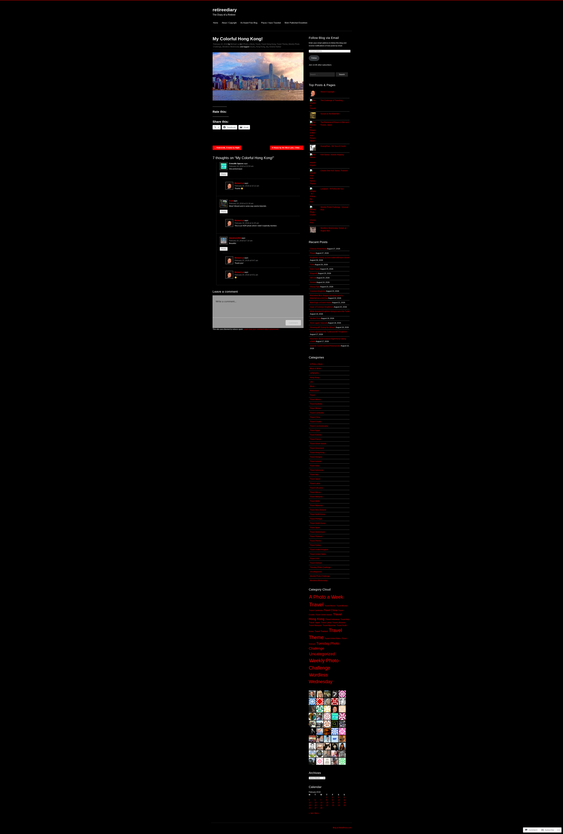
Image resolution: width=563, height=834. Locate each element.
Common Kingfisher (318, 291)
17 (339, 803)
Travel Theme (282, 44)
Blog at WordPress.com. (342, 828)
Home (215, 23)
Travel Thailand (316, 536)
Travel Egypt (315, 430)
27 (316, 808)
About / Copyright (229, 23)
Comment (293, 322)
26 (310, 808)
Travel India (314, 466)
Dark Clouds (315, 269)
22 (327, 805)
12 (310, 803)
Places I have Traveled (271, 23)
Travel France (315, 439)
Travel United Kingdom (319, 550)
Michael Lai (235, 44)
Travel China (315, 417)
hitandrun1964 (235, 238)
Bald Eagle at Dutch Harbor (321, 303)
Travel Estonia (315, 435)
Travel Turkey (315, 545)
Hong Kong (260, 47)
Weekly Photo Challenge (320, 576)
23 (333, 805)
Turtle (312, 265)
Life (311, 382)
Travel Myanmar (316, 505)
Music (312, 386)
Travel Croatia (315, 422)
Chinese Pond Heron (318, 249)
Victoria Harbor (275, 47)
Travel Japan (315, 479)
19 (310, 805)
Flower (312, 253)
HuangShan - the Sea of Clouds (333, 146)
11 (345, 800)
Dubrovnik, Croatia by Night (227, 148)
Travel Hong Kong (268, 44)
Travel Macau (315, 492)
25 (345, 805)
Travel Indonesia (316, 470)
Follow (314, 58)
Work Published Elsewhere (296, 23)
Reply (223, 174)
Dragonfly (314, 273)
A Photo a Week (248, 44)
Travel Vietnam (316, 563)
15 (327, 803)
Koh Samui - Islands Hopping (332, 155)
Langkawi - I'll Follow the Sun (332, 189)
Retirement (314, 391)
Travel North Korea (317, 514)
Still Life (313, 278)
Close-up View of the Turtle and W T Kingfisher (328, 332)
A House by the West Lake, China (287, 148)
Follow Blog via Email (324, 37)
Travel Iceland (315, 461)
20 (316, 805)
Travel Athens (315, 399)
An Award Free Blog (248, 23)
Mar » (316, 813)
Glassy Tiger (315, 287)
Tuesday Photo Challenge (320, 567)
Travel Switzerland (317, 532)
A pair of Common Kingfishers (322, 307)
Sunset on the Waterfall (329, 114)
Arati (231, 201)
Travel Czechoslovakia (319, 426)
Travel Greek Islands (318, 444)
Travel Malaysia (316, 497)
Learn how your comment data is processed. (261, 329)
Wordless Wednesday (231, 47)
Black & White (315, 369)
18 (345, 803)
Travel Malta (315, 501)
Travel (257, 44)
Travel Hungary (316, 457)
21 (321, 805)
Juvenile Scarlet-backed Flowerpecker (325, 346)
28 (321, 808)
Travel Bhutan (315, 408)
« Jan (311, 813)
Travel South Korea (317, 523)
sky (267, 47)
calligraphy (314, 373)
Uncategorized (316, 572)
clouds (252, 47)
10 (339, 800)
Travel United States (318, 554)
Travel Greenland (317, 448)
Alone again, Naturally (319, 323)
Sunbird (313, 282)
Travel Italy (314, 475)
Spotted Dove (315, 318)
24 (339, 805)
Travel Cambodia (317, 413)
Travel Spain (315, 528)
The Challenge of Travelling (331, 100)
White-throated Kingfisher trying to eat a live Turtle (330, 311)
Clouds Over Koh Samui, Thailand (334, 171)
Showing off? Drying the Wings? (322, 327)
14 (321, 803)
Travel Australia (316, 404)
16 (333, 803)
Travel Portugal (316, 519)
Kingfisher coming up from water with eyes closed (329, 258)
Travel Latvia (315, 483)
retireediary (225, 9)
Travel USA (314, 559)
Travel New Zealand (318, 510)
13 (316, 803)
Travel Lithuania (316, 488)
